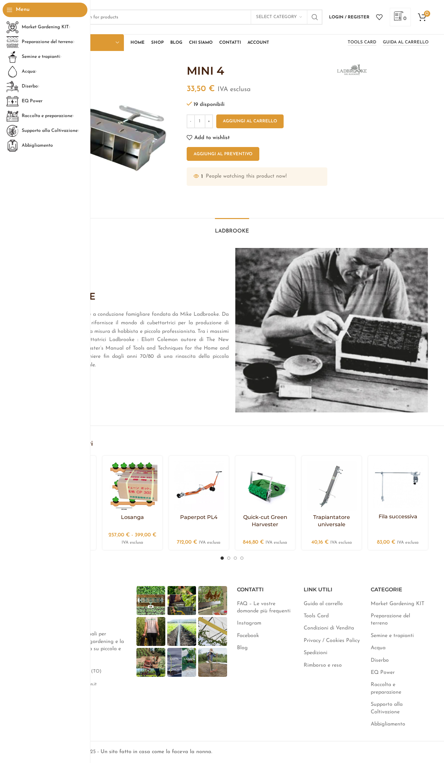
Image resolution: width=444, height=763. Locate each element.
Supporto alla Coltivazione (387, 708)
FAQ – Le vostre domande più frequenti (264, 607)
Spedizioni (315, 652)
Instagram (249, 623)
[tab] (232, 228)
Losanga (132, 517)
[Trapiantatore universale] (332, 486)
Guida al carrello (406, 42)
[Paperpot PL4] (199, 486)
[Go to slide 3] (235, 558)
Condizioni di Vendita (329, 628)
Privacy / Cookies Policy (332, 640)
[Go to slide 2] (228, 558)
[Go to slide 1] (222, 558)
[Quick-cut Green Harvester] (265, 486)
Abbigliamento (388, 724)
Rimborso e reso (323, 665)
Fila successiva (398, 516)
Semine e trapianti (392, 635)
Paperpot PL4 (199, 517)
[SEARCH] (314, 17)
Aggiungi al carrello (250, 121)
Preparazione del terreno (390, 619)
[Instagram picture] (150, 600)
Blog (242, 648)
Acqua (378, 648)
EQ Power (383, 672)
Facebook (248, 635)
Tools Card (362, 42)
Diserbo (380, 660)
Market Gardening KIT (397, 603)
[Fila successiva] (398, 485)
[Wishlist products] (379, 17)
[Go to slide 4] (242, 558)
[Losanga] (132, 486)
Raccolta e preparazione (386, 688)
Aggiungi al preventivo (223, 154)
